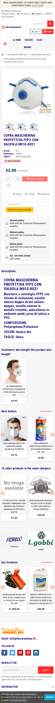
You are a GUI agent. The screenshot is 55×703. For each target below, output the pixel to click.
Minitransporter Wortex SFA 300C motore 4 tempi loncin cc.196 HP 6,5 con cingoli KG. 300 (14, 599)
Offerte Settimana (11, 11)
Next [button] (52, 435)
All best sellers (47, 411)
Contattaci (8, 16)
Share (19, 194)
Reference (9, 153)
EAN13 (7, 156)
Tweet (31, 194)
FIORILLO (14, 547)
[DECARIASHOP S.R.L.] (11, 27)
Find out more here (17, 700)
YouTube (20, 653)
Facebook (4, 653)
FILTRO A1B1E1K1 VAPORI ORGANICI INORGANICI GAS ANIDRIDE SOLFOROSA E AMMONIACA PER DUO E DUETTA (14, 506)
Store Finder (8, 14)
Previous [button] (2, 435)
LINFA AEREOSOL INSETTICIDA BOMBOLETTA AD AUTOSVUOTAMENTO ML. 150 (41, 447)
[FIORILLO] (14, 538)
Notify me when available (19, 210)
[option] (14, 381)
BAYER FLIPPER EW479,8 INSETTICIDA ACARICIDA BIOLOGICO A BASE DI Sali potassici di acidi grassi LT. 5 (41, 599)
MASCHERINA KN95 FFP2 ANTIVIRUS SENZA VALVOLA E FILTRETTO (14, 446)
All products (48, 562)
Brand (6, 150)
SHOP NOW (37, 5)
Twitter (12, 653)
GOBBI (41, 550)
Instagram (36, 653)
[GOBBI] (41, 538)
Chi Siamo (24, 14)
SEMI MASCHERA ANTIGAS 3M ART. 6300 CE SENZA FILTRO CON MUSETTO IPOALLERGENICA (40, 505)
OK (47, 670)
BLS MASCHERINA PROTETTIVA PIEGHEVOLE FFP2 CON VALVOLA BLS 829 (14, 390)
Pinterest (45, 194)
